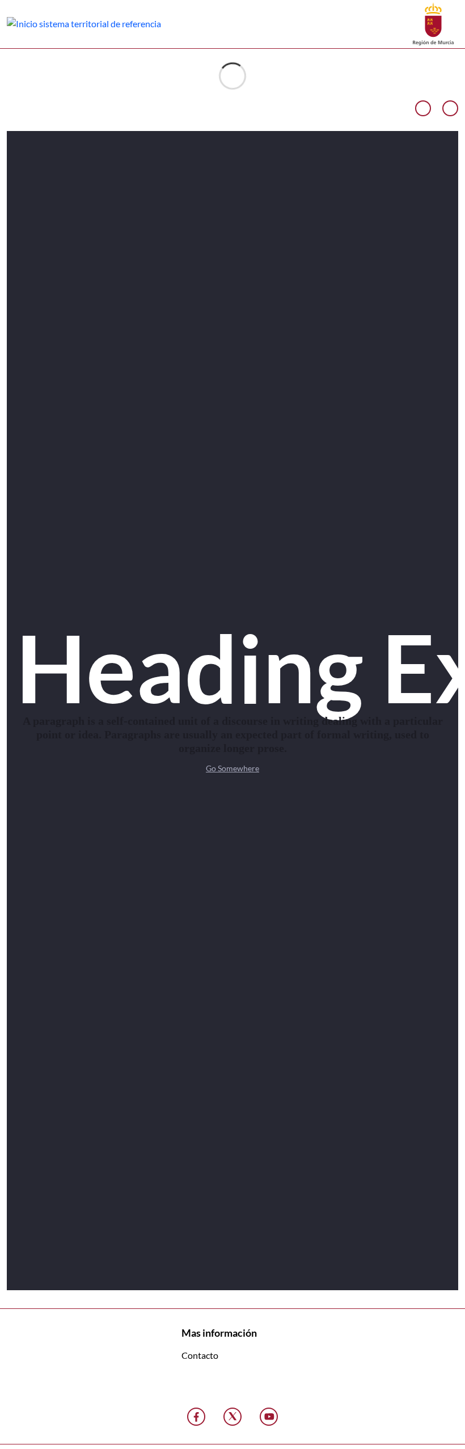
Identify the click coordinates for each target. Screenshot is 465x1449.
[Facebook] (196, 1417)
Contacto (199, 1355)
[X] (232, 1417)
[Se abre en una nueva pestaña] (433, 23)
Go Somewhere (232, 768)
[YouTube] (269, 1417)
